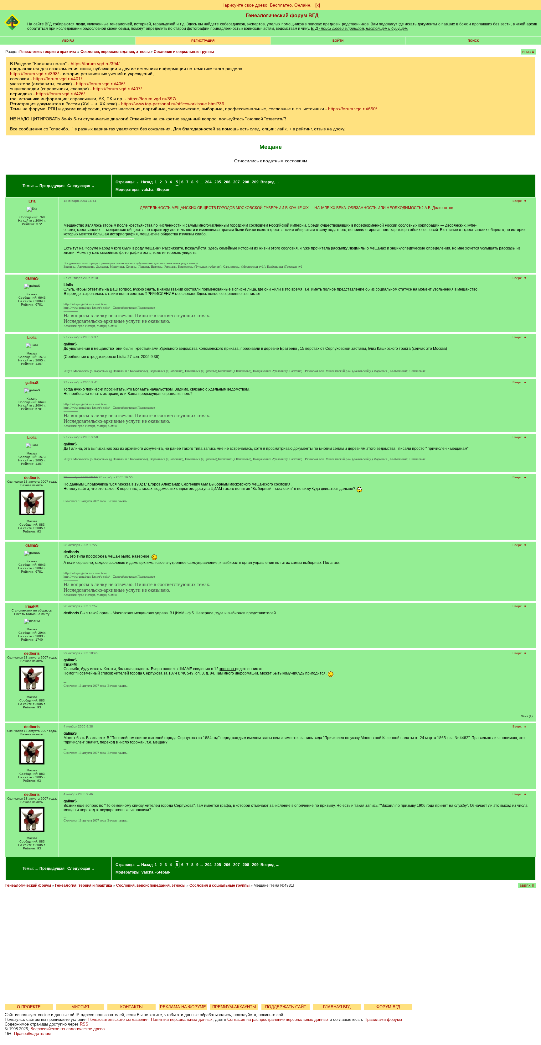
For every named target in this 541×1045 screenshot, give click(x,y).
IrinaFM (32, 606)
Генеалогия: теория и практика (47, 52)
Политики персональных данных (182, 1019)
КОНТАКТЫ (131, 1007)
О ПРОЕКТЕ (29, 1007)
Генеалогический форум (28, 885)
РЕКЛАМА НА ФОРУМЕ (183, 1007)
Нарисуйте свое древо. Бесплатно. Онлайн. (266, 5)
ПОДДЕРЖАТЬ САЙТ (285, 1007)
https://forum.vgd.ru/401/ (57, 78)
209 (255, 182)
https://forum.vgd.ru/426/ (60, 93)
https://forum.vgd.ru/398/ (34, 73)
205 (217, 182)
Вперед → (269, 182)
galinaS (32, 278)
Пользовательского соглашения (118, 1019)
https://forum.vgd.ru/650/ (352, 108)
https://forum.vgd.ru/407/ (117, 88)
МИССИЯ (80, 1007)
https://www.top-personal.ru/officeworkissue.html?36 (172, 103)
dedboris (32, 477)
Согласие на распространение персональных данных (277, 1019)
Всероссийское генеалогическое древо (67, 1029)
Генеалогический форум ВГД (282, 15)
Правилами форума (383, 1019)
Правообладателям (32, 1033)
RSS (84, 1024)
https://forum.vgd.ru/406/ (100, 83)
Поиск (473, 40)
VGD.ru (68, 40)
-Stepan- (162, 189)
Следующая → (81, 186)
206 (227, 182)
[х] (317, 5)
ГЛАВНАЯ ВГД (337, 1007)
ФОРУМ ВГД (388, 1007)
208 (246, 182)
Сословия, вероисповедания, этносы (115, 52)
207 (236, 182)
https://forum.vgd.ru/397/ (151, 98)
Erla (32, 201)
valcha (147, 189)
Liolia (32, 337)
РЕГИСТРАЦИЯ (202, 40)
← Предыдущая (49, 186)
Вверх (517, 200)
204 (208, 182)
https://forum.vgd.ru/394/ (95, 63)
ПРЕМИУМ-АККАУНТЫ (234, 1007)
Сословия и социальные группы (184, 52)
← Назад (145, 182)
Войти (337, 40)
